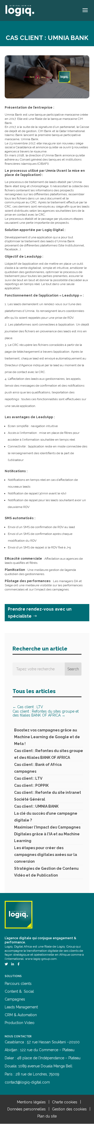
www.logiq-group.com (41, 959)
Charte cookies (64, 1102)
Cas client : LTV (28, 778)
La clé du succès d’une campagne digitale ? (45, 816)
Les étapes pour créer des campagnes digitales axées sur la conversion (45, 854)
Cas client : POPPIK (31, 785)
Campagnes (15, 999)
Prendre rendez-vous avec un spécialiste (40, 613)
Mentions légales (31, 1102)
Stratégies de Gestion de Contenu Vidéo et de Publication (46, 871)
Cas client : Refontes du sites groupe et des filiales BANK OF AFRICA (48, 754)
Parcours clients (18, 983)
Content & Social (19, 991)
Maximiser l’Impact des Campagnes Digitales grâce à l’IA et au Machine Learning (47, 834)
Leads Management (21, 1007)
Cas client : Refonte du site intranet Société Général (47, 795)
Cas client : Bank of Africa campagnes (38, 767)
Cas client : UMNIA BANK (36, 806)
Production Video (19, 1023)
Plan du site (47, 1116)
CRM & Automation (21, 1015)
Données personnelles (26, 1109)
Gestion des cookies (69, 1109)
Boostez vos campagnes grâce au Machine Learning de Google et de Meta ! (47, 737)
